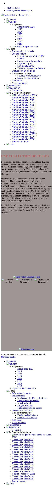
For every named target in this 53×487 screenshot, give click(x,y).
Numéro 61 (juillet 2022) (23, 107)
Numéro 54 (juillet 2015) (23, 124)
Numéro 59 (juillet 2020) (23, 112)
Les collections (19, 54)
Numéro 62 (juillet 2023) (23, 105)
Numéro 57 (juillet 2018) (23, 117)
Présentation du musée (23, 51)
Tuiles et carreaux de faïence (31, 68)
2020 (19, 41)
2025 (19, 29)
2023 (19, 34)
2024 (19, 32)
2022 (19, 37)
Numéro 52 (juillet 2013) (23, 129)
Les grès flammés (25, 66)
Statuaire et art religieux (23, 71)
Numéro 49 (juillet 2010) (23, 137)
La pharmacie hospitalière (29, 61)
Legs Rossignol (24, 63)
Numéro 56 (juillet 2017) (23, 120)
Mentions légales (8, 357)
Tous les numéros (20, 141)
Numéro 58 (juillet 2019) (23, 115)
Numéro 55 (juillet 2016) (23, 122)
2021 (19, 39)
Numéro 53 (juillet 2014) (23, 127)
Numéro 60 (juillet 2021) (23, 110)
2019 (19, 44)
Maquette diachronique (28, 78)
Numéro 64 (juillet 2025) (23, 100)
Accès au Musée (20, 83)
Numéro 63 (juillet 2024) (23, 102)
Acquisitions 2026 (26, 27)
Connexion (17, 90)
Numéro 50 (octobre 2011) (24, 134)
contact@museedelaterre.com (19, 10)
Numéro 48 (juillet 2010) (23, 139)
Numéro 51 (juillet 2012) (23, 132)
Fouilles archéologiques (29, 76)
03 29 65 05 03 (13, 8)
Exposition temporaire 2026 (25, 46)
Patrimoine (17, 80)
